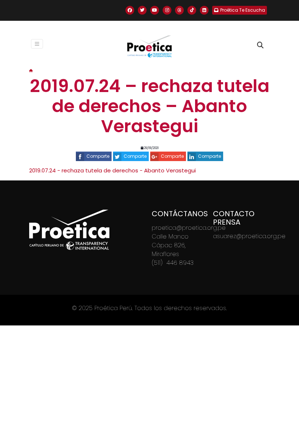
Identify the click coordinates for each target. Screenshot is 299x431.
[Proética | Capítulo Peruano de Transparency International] (149, 46)
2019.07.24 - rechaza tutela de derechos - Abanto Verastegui (112, 170)
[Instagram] (167, 10)
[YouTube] (154, 10)
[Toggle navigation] (37, 44)
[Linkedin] (204, 10)
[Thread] (179, 10)
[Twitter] (142, 10)
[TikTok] (191, 10)
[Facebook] (129, 10)
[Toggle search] (260, 45)
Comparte (97, 156)
